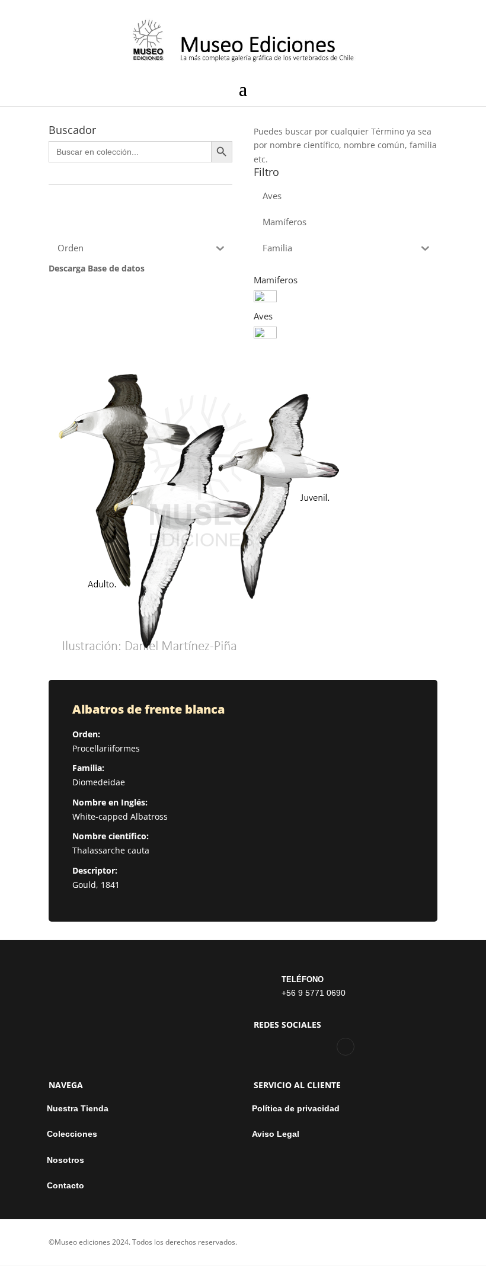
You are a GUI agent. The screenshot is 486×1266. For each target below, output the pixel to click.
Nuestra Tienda (77, 1108)
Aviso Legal (275, 1134)
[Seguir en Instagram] (345, 1047)
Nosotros (65, 1160)
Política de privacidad (296, 1108)
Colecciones (72, 1134)
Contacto (65, 1185)
